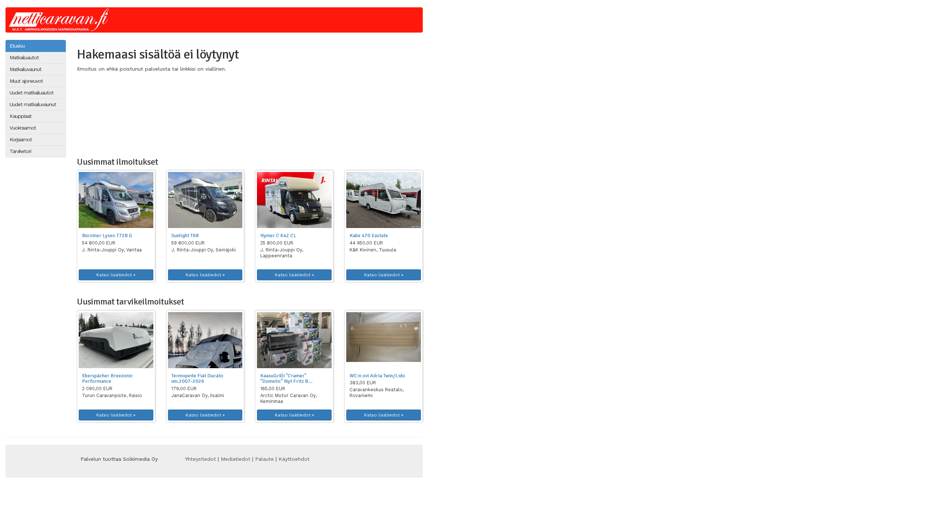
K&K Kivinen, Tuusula (373, 250)
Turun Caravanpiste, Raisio (112, 395)
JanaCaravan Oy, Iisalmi (197, 395)
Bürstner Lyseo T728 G (107, 235)
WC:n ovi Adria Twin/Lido (377, 376)
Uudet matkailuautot (31, 93)
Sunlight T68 (185, 235)
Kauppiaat (20, 116)
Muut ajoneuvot (26, 81)
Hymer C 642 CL (278, 235)
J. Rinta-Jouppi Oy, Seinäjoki (203, 250)
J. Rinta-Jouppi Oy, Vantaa (112, 250)
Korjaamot (21, 139)
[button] (116, 200)
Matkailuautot (24, 57)
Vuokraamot (23, 128)
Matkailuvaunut (25, 69)
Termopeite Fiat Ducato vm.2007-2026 (197, 378)
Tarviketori (20, 151)
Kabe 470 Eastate (369, 235)
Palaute (264, 459)
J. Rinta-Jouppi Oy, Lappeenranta (281, 252)
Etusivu (17, 46)
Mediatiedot (235, 459)
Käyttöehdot (294, 459)
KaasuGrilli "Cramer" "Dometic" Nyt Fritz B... (286, 378)
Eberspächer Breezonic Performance (107, 378)
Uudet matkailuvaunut (33, 104)
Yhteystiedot (200, 459)
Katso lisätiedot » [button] (115, 274)
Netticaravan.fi (61, 20)
